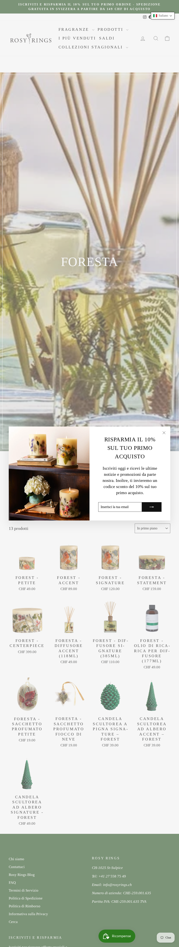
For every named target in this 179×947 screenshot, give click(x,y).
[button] (162, 15)
